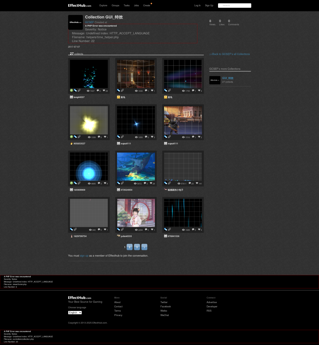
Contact (118, 306)
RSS (209, 310)
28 (107, 90)
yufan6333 (126, 236)
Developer (212, 306)
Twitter (163, 302)
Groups (115, 5)
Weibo (163, 310)
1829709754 (80, 236)
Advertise (212, 302)
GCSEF (89, 22)
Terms (117, 310)
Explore (103, 5)
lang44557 (79, 97)
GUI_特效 (228, 78)
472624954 (126, 189)
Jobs (136, 5)
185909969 (79, 189)
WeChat (164, 315)
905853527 (79, 143)
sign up (84, 255)
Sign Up (209, 5)
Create (146, 5)
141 (200, 183)
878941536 (173, 236)
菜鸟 (123, 97)
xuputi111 (126, 143)
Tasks (127, 5)
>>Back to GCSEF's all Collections (229, 54)
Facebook (165, 306)
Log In (197, 5)
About (117, 302)
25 (192, 183)
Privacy (118, 315)
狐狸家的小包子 (175, 189)
